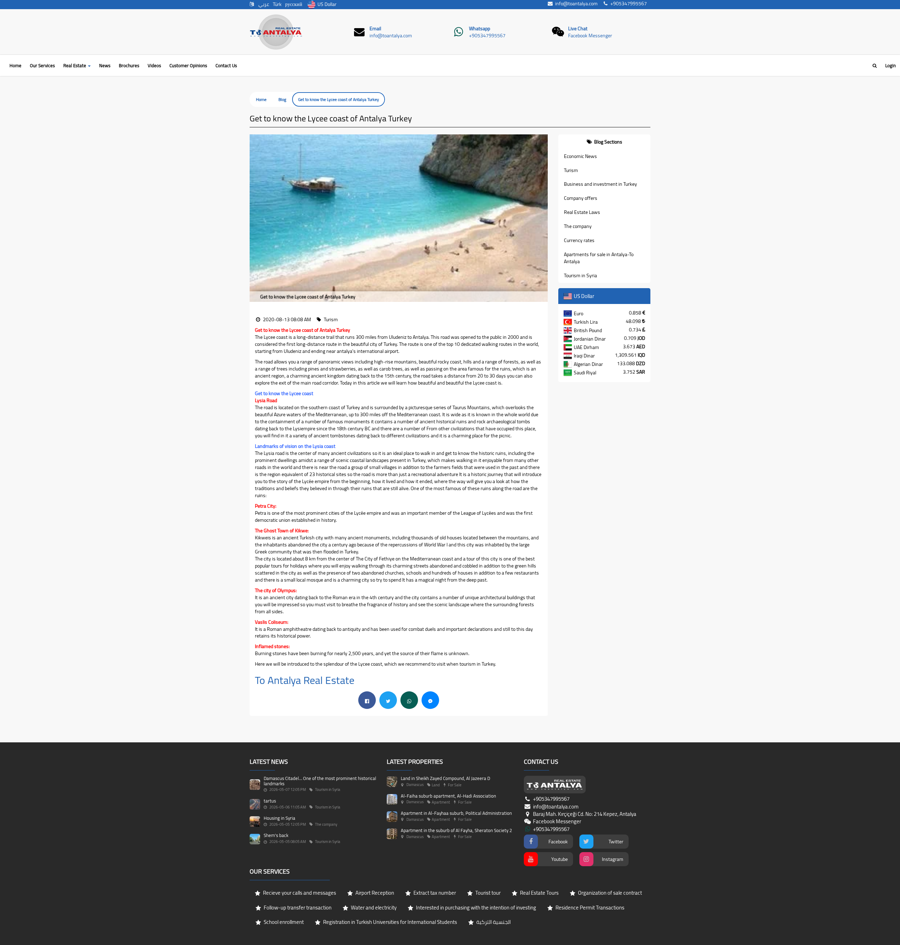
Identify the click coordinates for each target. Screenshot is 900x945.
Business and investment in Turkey (600, 184)
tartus (270, 801)
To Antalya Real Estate (306, 680)
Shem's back (276, 835)
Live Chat (577, 28)
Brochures (129, 65)
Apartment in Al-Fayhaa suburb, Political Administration (456, 813)
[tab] (604, 141)
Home (15, 65)
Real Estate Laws (582, 212)
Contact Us (226, 65)
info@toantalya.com (390, 35)
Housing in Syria (279, 818)
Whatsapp (479, 28)
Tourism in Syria (580, 275)
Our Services (42, 65)
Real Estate (75, 65)
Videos (154, 65)
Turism (571, 170)
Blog (282, 99)
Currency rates (579, 240)
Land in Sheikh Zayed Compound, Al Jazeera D (445, 778)
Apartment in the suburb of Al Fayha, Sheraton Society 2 (456, 830)
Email (375, 28)
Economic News (580, 156)
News (104, 65)
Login (890, 65)
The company (578, 226)
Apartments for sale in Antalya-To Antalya (599, 258)
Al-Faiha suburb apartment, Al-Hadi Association (448, 796)
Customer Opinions (188, 65)
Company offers (580, 198)
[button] (255, 218)
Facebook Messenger (590, 35)
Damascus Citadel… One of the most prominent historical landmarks (320, 780)
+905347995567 (487, 35)
